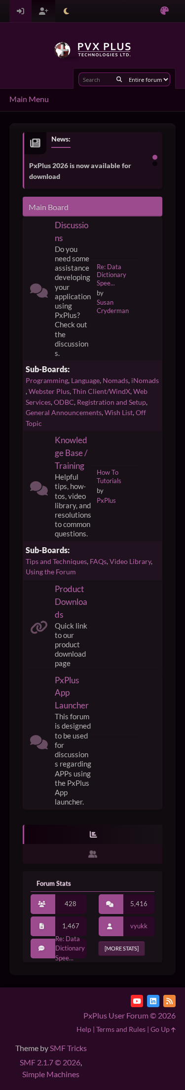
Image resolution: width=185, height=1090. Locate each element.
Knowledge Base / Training (71, 453)
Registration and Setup (111, 402)
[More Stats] (122, 948)
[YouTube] (137, 1001)
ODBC (64, 402)
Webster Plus (49, 391)
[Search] (119, 79)
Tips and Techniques (56, 561)
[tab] (93, 834)
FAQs (98, 561)
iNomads (145, 380)
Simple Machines (50, 1074)
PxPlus (106, 500)
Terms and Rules (121, 1029)
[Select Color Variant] (164, 11)
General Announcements (64, 412)
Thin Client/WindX (101, 391)
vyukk (139, 926)
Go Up (160, 1029)
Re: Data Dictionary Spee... (111, 275)
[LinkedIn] (153, 1001)
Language (85, 380)
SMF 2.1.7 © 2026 (50, 1062)
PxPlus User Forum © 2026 (129, 1015)
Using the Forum (51, 571)
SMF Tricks (68, 1048)
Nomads (115, 380)
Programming (47, 380)
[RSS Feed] (169, 1001)
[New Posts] (39, 292)
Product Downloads (71, 602)
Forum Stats (54, 883)
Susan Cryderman (113, 306)
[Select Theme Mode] (66, 11)
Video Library (130, 561)
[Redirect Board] (39, 629)
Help (83, 1029)
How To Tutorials (109, 476)
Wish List (119, 412)
